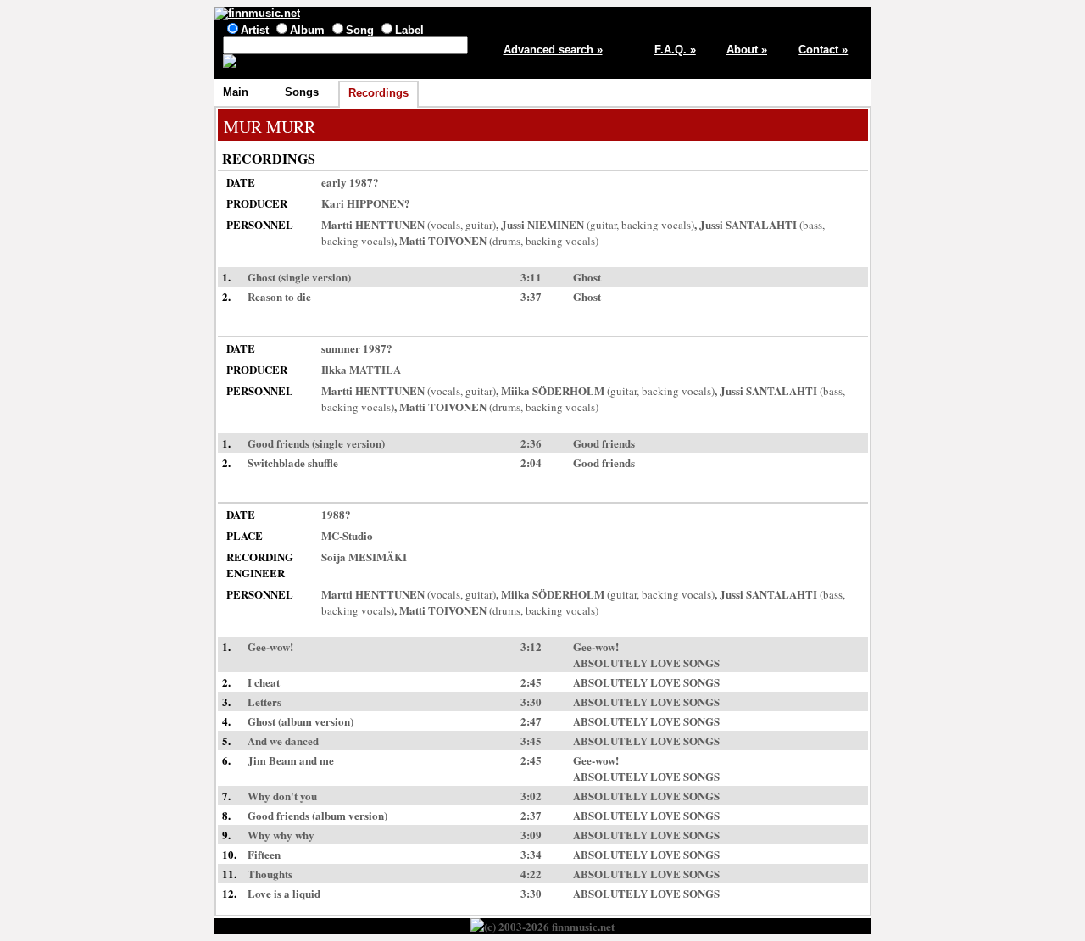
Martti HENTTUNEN (373, 224)
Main (235, 92)
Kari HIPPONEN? (365, 203)
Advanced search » (553, 49)
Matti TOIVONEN (443, 240)
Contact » (823, 49)
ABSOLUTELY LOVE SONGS (646, 662)
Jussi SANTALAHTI (748, 224)
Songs (302, 92)
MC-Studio (347, 535)
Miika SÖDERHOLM (552, 390)
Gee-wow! (596, 646)
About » (746, 49)
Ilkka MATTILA (361, 369)
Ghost (587, 277)
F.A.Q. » (675, 49)
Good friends (604, 443)
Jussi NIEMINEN (542, 224)
